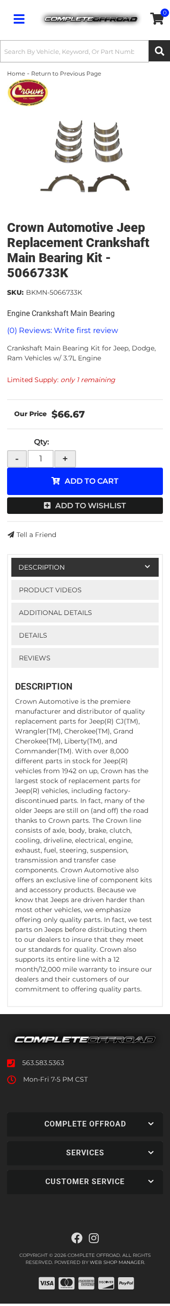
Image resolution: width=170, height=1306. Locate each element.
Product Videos (50, 590)
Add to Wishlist (90, 505)
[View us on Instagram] (94, 1238)
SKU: (15, 292)
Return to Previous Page (66, 73)
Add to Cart (92, 481)
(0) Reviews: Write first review (62, 330)
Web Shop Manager (117, 1262)
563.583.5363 (43, 1062)
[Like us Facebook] (77, 1238)
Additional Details (55, 612)
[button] (85, 51)
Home (16, 73)
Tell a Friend (36, 534)
